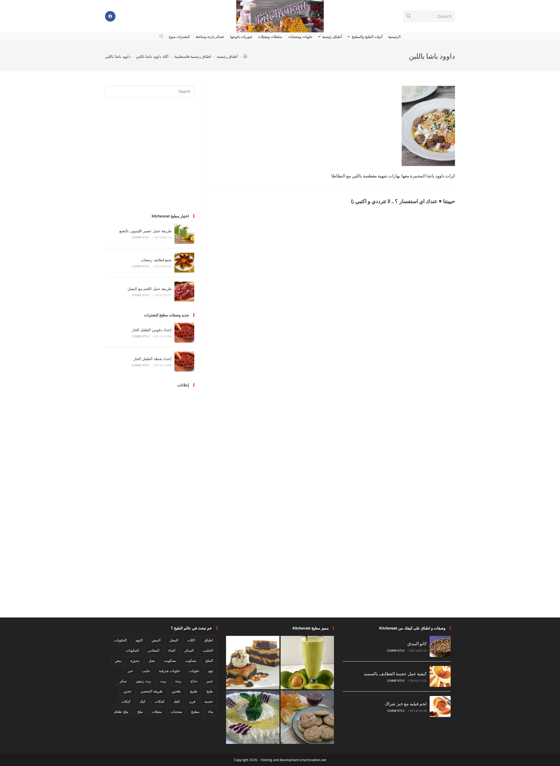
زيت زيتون (143, 681)
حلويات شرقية (169, 670)
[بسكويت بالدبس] (307, 717)
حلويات (194, 670)
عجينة (208, 701)
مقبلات (157, 711)
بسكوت (190, 660)
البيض (156, 640)
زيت (163, 681)
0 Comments (141, 237)
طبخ (209, 691)
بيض (118, 660)
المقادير (153, 650)
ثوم (210, 670)
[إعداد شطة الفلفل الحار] (184, 361)
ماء (210, 711)
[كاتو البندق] (440, 646)
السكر (189, 650)
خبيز (209, 681)
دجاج (193, 681)
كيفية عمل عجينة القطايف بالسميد (395, 673)
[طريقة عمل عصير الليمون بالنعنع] (184, 234)
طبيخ (193, 691)
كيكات (126, 701)
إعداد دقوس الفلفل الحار (152, 329)
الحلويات (120, 640)
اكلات (191, 640)
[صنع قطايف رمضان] (184, 263)
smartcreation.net (313, 759)
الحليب (208, 650)
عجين (127, 691)
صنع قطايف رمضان (156, 259)
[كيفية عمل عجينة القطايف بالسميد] (440, 676)
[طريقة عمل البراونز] (252, 662)
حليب (146, 670)
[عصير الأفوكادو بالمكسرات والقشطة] (307, 662)
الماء (171, 650)
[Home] (245, 56)
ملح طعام (121, 711)
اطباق (208, 640)
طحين (176, 691)
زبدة (178, 681)
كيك (143, 701)
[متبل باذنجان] (252, 717)
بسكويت (170, 660)
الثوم (139, 640)
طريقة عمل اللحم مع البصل (149, 288)
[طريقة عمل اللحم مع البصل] (184, 291)
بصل (151, 660)
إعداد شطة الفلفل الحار (153, 358)
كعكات (159, 701)
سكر (123, 681)
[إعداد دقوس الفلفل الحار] (184, 333)
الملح (209, 660)
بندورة (134, 660)
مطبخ (195, 711)
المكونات (132, 650)
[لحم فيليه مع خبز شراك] (440, 706)
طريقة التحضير (151, 691)
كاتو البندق (417, 643)
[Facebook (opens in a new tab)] (110, 16)
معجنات (176, 711)
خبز (130, 670)
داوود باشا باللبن (117, 56)
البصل (173, 640)
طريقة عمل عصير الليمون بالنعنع (145, 230)
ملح (140, 711)
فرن (192, 701)
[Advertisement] (149, 159)
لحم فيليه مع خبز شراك (406, 703)
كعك (177, 701)
